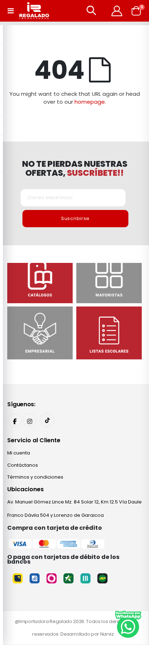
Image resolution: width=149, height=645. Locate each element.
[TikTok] (47, 420)
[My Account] (117, 10)
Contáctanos (22, 465)
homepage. (90, 102)
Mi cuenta (18, 452)
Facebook (14, 420)
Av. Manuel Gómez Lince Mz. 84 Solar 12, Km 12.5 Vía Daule (74, 501)
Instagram (29, 420)
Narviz (107, 634)
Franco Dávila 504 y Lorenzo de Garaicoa (55, 515)
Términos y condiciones (35, 477)
